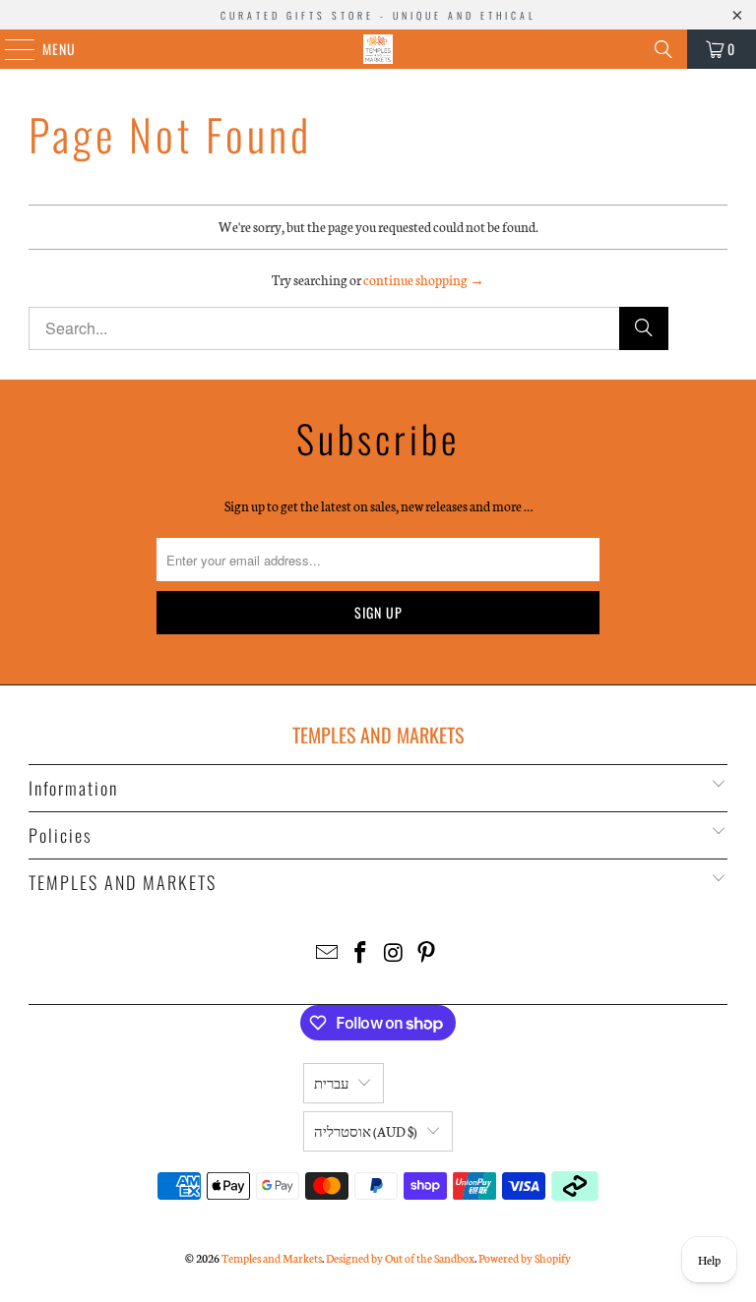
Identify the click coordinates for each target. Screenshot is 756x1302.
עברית (331, 1083)
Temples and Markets (271, 1258)
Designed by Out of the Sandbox (400, 1258)
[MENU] (9, 49)
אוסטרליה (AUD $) (365, 1131)
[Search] (663, 49)
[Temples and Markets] (378, 49)
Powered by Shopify (524, 1258)
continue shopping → (423, 279)
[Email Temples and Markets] (328, 953)
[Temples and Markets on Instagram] (394, 953)
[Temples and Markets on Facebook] (360, 953)
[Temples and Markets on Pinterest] (427, 953)
